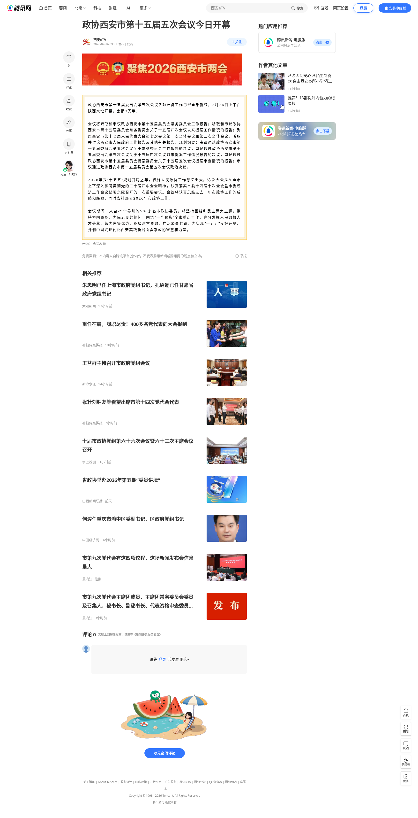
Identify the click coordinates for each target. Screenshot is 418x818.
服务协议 (126, 782)
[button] (322, 42)
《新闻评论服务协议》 (147, 635)
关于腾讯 (89, 782)
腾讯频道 (231, 782)
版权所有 (171, 802)
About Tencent (107, 782)
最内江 (87, 579)
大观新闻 (89, 306)
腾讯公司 (158, 802)
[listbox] (164, 445)
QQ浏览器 (215, 782)
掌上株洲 (89, 462)
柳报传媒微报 (92, 345)
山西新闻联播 (92, 501)
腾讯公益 (200, 782)
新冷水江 (89, 384)
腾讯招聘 (185, 782)
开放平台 (156, 782)
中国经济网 (90, 540)
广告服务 (170, 782)
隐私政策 (141, 782)
